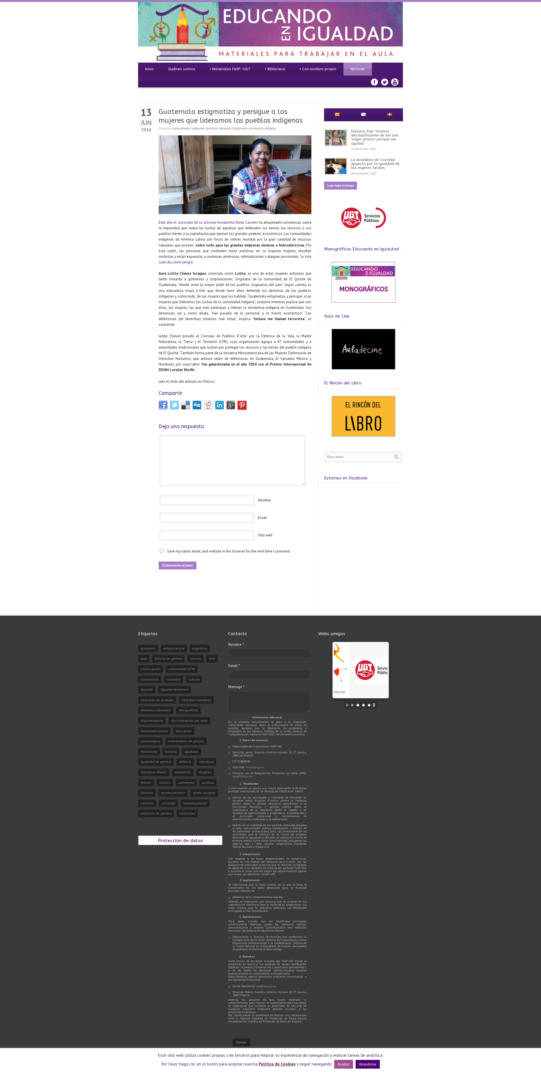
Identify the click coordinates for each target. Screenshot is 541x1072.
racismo (147, 793)
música (164, 782)
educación (184, 731)
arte (144, 658)
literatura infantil (154, 772)
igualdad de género (156, 762)
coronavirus (150, 679)
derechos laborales (156, 710)
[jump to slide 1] (352, 705)
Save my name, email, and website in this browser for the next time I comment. (229, 551)
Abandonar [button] (367, 1064)
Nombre (264, 500)
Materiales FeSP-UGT (229, 69)
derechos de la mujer (157, 700)
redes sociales (204, 793)
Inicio (149, 69)
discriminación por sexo (189, 720)
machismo (183, 772)
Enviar (241, 1042)
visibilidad (187, 813)
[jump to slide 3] (363, 705)
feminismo (149, 751)
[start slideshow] (346, 705)
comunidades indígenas (188, 128)
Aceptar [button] (344, 1064)
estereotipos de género (186, 741)
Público (208, 381)
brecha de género (168, 658)
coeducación (150, 669)
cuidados (174, 679)
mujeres (205, 772)
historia (171, 751)
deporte (147, 689)
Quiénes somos (181, 69)
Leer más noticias (340, 185)
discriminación (152, 720)
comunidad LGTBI (181, 669)
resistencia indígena (262, 128)
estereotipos (150, 741)
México (146, 782)
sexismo (147, 803)
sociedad (168, 803)
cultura (194, 679)
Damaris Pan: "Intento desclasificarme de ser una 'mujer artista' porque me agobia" (374, 137)
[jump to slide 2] (358, 705)
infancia (185, 762)
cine (212, 658)
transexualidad (195, 803)
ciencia (195, 658)
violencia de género (156, 813)
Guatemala (239, 128)
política (208, 782)
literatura (206, 762)
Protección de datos (180, 840)
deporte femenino (175, 689)
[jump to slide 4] (369, 705)
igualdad (191, 751)
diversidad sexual (154, 731)
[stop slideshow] (375, 705)
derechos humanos (218, 128)
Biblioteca (275, 69)
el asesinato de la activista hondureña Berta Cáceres (216, 222)
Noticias (358, 69)
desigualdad (188, 710)
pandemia (186, 782)
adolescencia (173, 648)
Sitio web (265, 535)
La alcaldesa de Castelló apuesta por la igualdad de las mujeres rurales (375, 164)
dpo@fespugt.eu (242, 776)
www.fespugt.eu (254, 767)
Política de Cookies (277, 1064)
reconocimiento (173, 793)
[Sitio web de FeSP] (363, 230)
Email (262, 517)
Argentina (199, 648)
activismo (148, 648)
